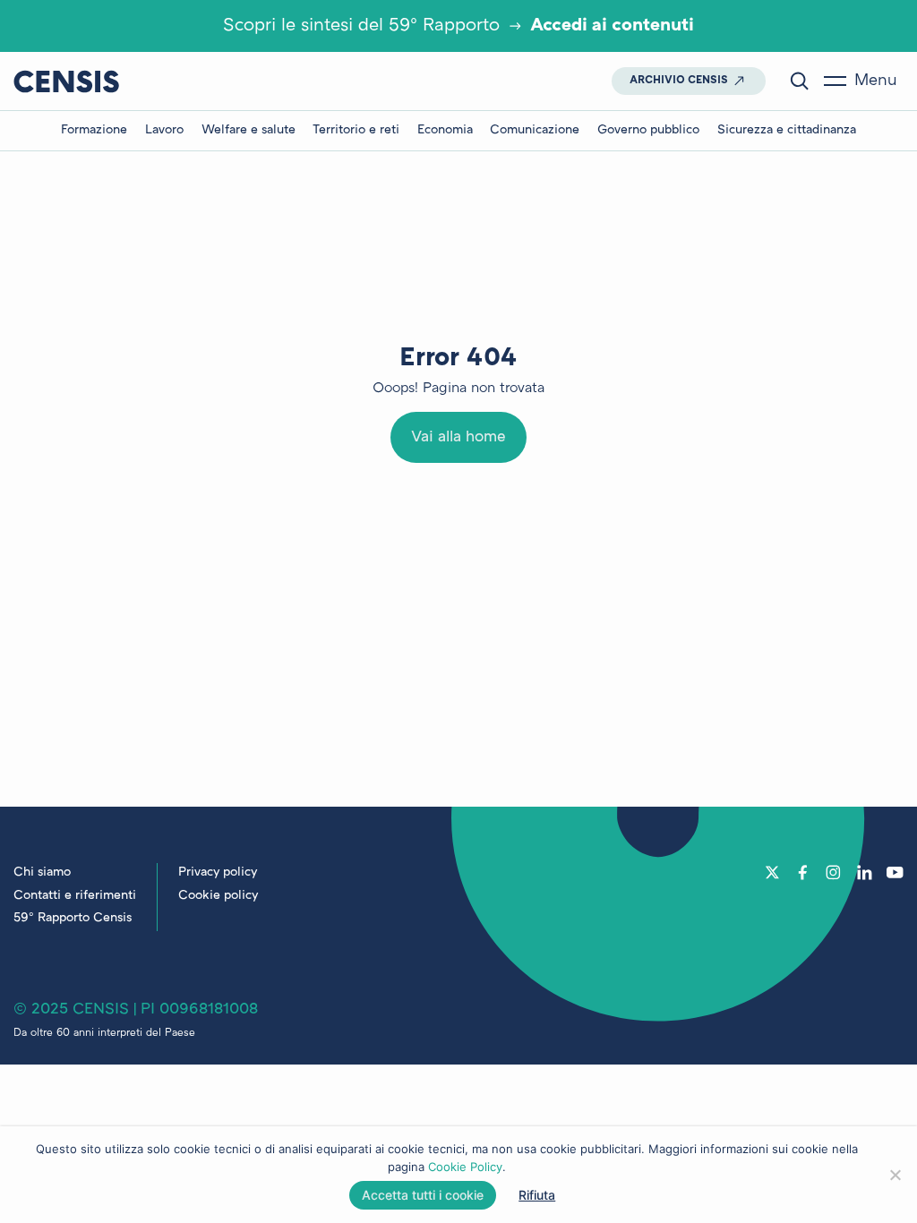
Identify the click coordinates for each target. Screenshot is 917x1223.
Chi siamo (42, 872)
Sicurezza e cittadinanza (786, 130)
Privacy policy (217, 872)
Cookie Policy (465, 1166)
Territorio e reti (356, 130)
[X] (772, 872)
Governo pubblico (648, 130)
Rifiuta (536, 1194)
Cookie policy (218, 896)
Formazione (94, 130)
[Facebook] (802, 872)
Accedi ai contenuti (612, 26)
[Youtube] (895, 872)
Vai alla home (458, 438)
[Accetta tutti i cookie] (895, 1175)
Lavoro (164, 130)
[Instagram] (833, 872)
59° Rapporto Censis (72, 918)
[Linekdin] (864, 872)
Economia (445, 130)
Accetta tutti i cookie (423, 1194)
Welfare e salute (248, 130)
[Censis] (66, 81)
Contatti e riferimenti (74, 896)
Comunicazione (534, 130)
